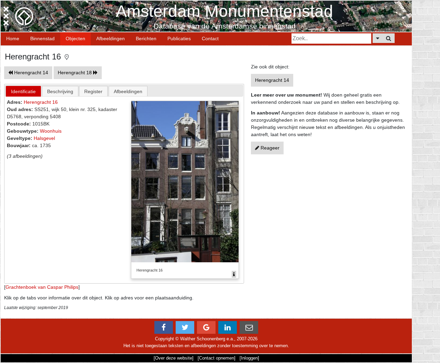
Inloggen (249, 358)
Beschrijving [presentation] (60, 91)
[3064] (234, 274)
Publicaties (179, 38)
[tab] (23, 91)
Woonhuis (51, 131)
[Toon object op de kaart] (66, 56)
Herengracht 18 (75, 72)
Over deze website (173, 358)
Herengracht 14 (30, 72)
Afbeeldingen (110, 38)
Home (12, 38)
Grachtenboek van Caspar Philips (42, 287)
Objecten (75, 38)
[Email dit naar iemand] (249, 327)
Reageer (269, 148)
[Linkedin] (227, 327)
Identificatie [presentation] (23, 91)
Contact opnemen (216, 358)
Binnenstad (42, 38)
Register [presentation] (93, 91)
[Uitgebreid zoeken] (378, 38)
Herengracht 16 (41, 102)
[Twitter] (185, 327)
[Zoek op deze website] (389, 38)
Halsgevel (44, 138)
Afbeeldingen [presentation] (128, 91)
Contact (210, 38)
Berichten (146, 38)
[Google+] (206, 327)
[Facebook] (163, 327)
